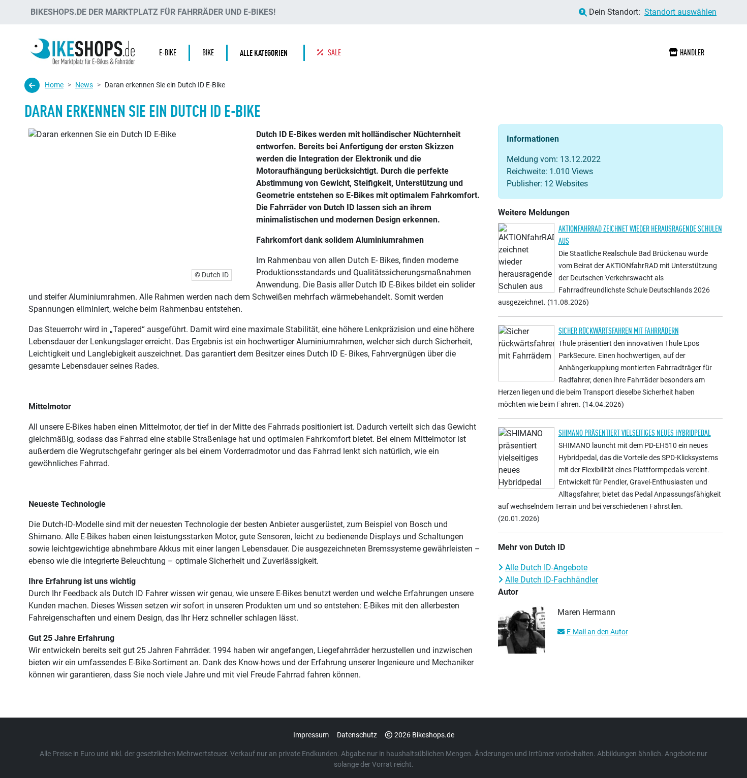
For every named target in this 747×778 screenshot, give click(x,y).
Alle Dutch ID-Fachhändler (551, 580)
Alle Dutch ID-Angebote (546, 567)
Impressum (311, 735)
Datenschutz (357, 735)
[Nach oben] (719, 750)
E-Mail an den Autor (597, 632)
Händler (692, 52)
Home (54, 85)
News (84, 85)
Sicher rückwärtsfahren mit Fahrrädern (618, 331)
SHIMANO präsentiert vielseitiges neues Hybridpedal (634, 433)
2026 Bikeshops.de (424, 735)
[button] (266, 53)
